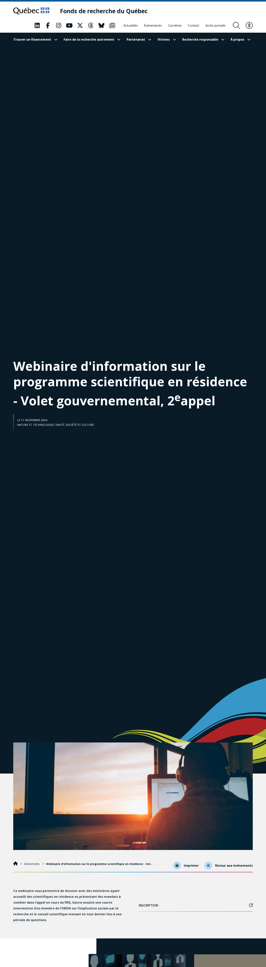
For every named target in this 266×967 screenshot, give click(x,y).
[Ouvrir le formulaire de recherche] (236, 25)
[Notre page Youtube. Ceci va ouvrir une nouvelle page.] (69, 25)
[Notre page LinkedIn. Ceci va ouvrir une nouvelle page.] (37, 25)
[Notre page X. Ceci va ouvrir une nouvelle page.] (80, 25)
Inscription (148, 905)
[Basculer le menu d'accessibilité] (249, 25)
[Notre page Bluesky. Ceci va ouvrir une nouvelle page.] (101, 25)
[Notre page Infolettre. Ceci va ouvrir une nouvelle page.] (112, 25)
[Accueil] (15, 864)
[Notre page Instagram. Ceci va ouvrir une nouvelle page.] (59, 25)
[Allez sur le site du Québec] (31, 10)
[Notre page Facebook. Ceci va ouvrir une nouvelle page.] (48, 25)
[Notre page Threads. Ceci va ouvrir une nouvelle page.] (91, 25)
